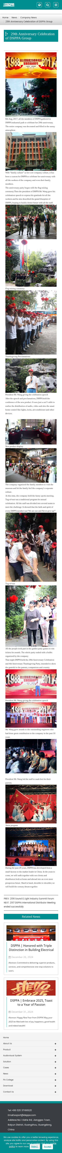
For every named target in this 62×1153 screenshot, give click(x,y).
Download (8, 1085)
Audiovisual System (12, 1055)
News (14, 17)
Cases (6, 1067)
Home (5, 17)
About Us (7, 1043)
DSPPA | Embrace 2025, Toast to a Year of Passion (31, 1002)
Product (6, 1049)
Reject (34, 1146)
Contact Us (8, 1091)
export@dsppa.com (25, 1115)
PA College (8, 1079)
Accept (47, 1146)
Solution (7, 1061)
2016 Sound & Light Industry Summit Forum (32, 899)
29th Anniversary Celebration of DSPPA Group (29, 21)
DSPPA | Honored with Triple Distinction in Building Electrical (31, 948)
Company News (28, 17)
